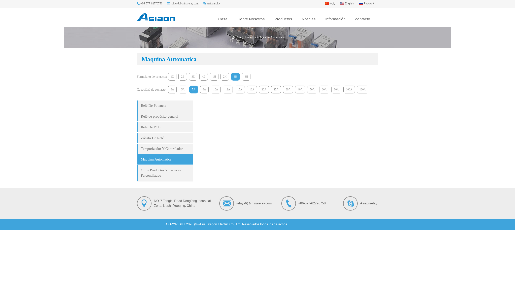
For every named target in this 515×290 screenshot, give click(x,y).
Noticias (309, 19)
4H (246, 76)
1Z (172, 76)
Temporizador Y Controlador (162, 149)
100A (349, 89)
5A (183, 89)
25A (276, 89)
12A (227, 89)
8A (204, 89)
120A (362, 89)
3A (172, 89)
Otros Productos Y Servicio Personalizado (161, 172)
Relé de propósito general (159, 116)
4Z (203, 76)
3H (235, 76)
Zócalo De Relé (152, 138)
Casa (223, 19)
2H (225, 76)
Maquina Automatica (156, 159)
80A (336, 89)
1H (214, 76)
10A (215, 89)
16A (251, 89)
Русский (368, 3)
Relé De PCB (151, 127)
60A (324, 89)
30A (288, 89)
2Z (182, 76)
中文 (332, 3)
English (349, 3)
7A (193, 89)
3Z (193, 76)
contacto (362, 19)
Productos (283, 19)
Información (335, 19)
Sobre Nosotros (251, 19)
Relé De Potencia (153, 106)
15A (239, 89)
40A (300, 89)
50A (312, 89)
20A (264, 89)
